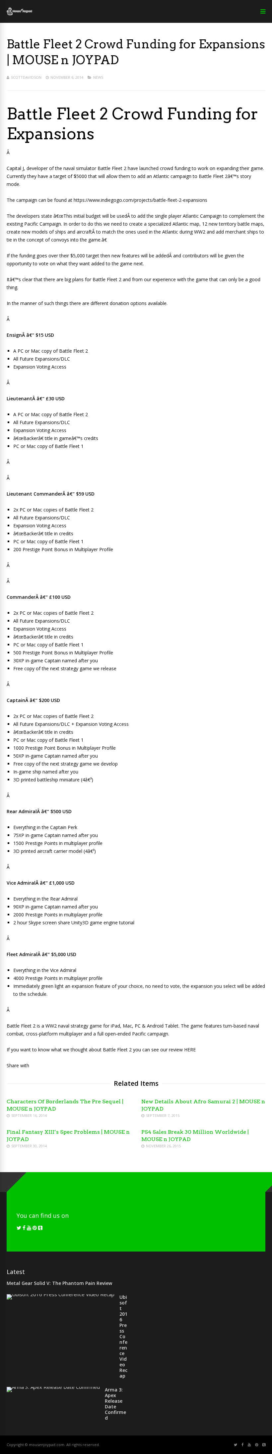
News (98, 77)
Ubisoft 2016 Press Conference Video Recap (123, 1336)
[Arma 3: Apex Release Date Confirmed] (53, 1387)
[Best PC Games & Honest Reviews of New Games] (19, 14)
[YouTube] (29, 1227)
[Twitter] (19, 1227)
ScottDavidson (26, 77)
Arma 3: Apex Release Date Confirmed (115, 1404)
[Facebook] (24, 1227)
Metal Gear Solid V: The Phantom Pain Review (59, 1283)
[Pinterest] (35, 1227)
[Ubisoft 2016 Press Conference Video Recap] (60, 1294)
